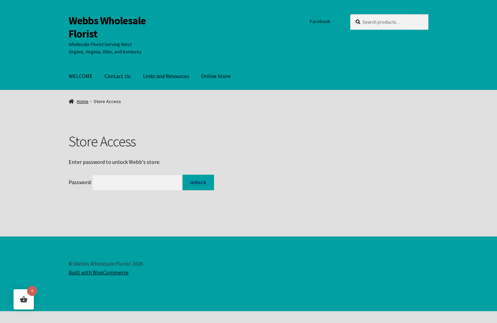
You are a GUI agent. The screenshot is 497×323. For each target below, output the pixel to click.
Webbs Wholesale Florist (107, 27)
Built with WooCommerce (98, 272)
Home (83, 101)
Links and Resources (166, 76)
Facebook (320, 21)
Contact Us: (117, 76)
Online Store (216, 76)
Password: (81, 182)
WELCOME (81, 76)
